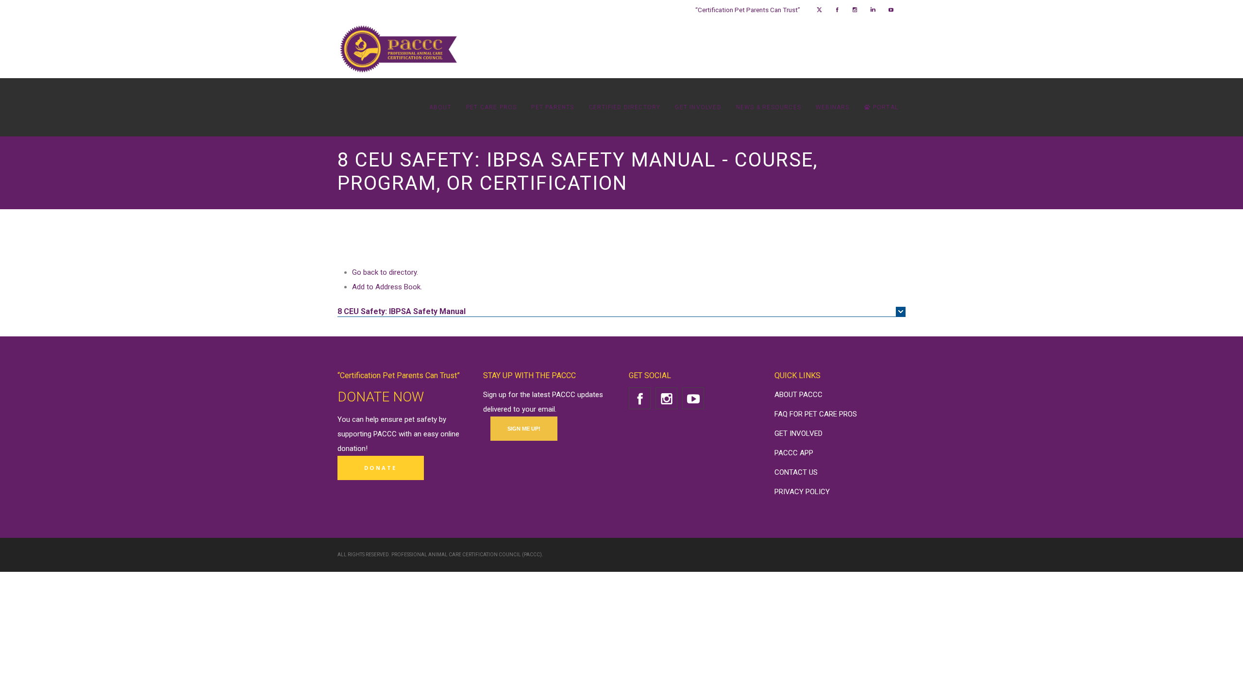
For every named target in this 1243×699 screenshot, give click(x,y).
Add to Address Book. (387, 287)
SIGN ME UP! (523, 429)
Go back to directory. (385, 272)
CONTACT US (796, 472)
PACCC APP (793, 453)
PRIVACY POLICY (802, 491)
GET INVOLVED (798, 433)
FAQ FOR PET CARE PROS (815, 414)
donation (351, 448)
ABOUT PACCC (798, 394)
